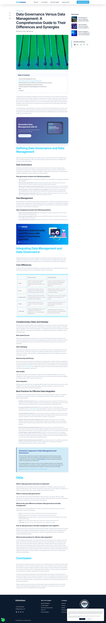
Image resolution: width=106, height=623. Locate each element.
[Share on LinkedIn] (10, 18)
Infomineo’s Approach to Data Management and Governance (32, 86)
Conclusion (21, 90)
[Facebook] (19, 612)
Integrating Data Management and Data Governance (31, 84)
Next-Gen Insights (55, 2)
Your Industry (44, 2)
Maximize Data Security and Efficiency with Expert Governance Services (35, 82)
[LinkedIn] (16, 612)
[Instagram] (21, 612)
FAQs (20, 88)
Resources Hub (65, 2)
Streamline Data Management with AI (27, 79)
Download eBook (24, 135)
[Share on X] (10, 16)
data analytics (33, 408)
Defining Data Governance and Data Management (30, 80)
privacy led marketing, (27, 366)
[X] (23, 612)
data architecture (42, 459)
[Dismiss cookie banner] (102, 610)
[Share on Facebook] (10, 13)
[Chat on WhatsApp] (3, 620)
